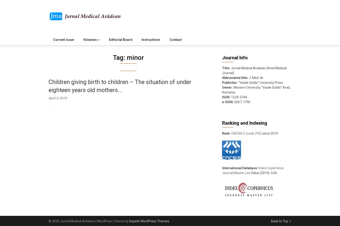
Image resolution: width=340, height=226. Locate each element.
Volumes (90, 40)
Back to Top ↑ (281, 221)
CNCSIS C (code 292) (246, 133)
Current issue (63, 40)
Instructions (151, 40)
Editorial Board (120, 40)
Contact (176, 40)
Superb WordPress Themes (149, 221)
